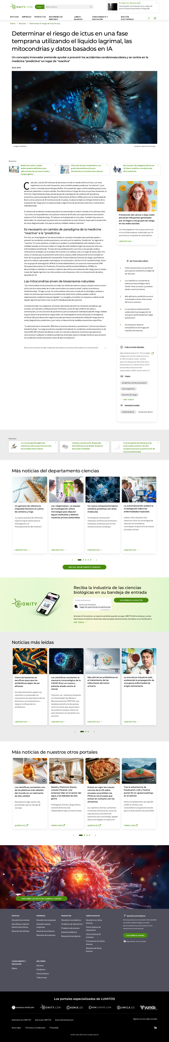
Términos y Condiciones (35, 1027)
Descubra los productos (71, 920)
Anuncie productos (69, 932)
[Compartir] (148, 18)
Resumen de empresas (45, 935)
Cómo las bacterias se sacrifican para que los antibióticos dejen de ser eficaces (139, 271)
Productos (40, 969)
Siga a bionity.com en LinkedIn (136, 941)
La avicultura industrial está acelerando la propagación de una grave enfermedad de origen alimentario (139, 313)
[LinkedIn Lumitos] (155, 1027)
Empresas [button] (26, 17)
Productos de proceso (70, 928)
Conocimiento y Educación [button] (100, 18)
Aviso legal (16, 1027)
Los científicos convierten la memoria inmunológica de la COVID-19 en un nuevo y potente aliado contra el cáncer (139, 284)
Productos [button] (40, 17)
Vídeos (14, 968)
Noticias (40, 965)
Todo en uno (41, 977)
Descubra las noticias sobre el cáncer (41, 898)
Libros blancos (42, 973)
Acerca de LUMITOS (43, 1020)
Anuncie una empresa (45, 931)
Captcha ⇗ (106, 610)
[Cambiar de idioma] (155, 18)
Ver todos (128, 399)
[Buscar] (91, 7)
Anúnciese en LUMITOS (21, 1020)
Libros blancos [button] (78, 18)
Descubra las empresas (46, 920)
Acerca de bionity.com (64, 1020)
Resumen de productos (71, 936)
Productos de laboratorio (72, 924)
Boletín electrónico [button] (127, 18)
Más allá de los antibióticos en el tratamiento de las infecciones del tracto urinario (139, 299)
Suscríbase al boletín (131, 600)
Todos (38, 7)
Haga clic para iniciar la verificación (95, 607)
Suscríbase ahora (135, 935)
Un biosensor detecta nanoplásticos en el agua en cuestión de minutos (137, 327)
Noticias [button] (14, 17)
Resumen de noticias (20, 931)
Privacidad (54, 1027)
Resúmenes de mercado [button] (56, 18)
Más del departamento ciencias (84, 567)
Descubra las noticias (21, 920)
